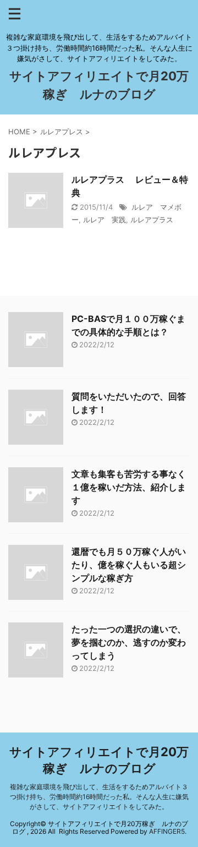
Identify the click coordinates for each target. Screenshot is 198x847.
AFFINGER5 (167, 831)
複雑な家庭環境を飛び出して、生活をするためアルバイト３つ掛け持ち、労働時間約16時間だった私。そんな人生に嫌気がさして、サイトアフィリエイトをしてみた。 (99, 797)
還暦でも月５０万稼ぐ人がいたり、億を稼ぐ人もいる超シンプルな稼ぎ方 (129, 564)
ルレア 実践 (104, 219)
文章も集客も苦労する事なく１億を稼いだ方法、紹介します (129, 487)
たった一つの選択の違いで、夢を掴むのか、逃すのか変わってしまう (129, 642)
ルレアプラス (151, 219)
